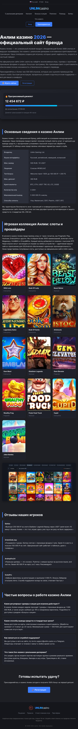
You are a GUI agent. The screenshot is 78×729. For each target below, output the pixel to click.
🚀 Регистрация (39, 690)
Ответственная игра (42, 713)
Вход (30, 24)
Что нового (39, 19)
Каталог (29, 14)
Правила (30, 713)
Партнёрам (56, 713)
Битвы (70, 14)
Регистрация (27, 83)
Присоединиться (44, 24)
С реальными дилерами (14, 14)
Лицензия (21, 713)
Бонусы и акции (41, 14)
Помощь (62, 14)
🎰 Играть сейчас (9, 83)
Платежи (53, 14)
